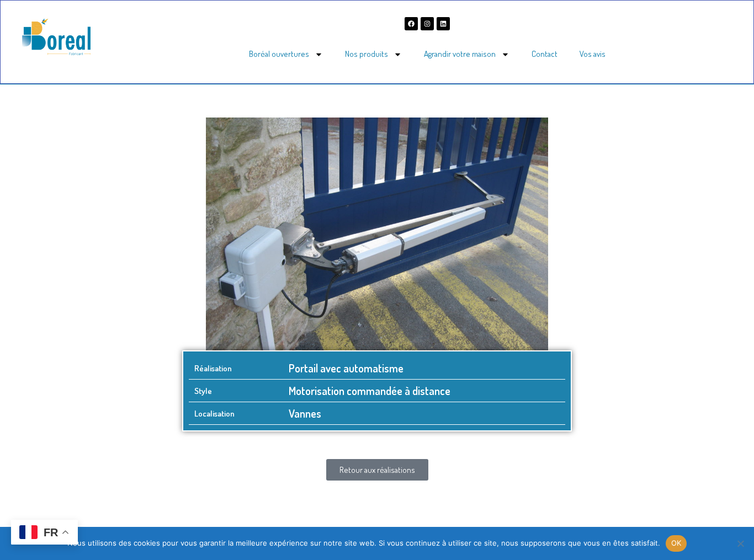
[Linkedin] (443, 23)
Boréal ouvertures (279, 54)
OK (676, 542)
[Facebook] (411, 23)
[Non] (740, 543)
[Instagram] (427, 23)
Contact (544, 54)
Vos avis (593, 54)
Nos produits (366, 54)
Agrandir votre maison (460, 54)
